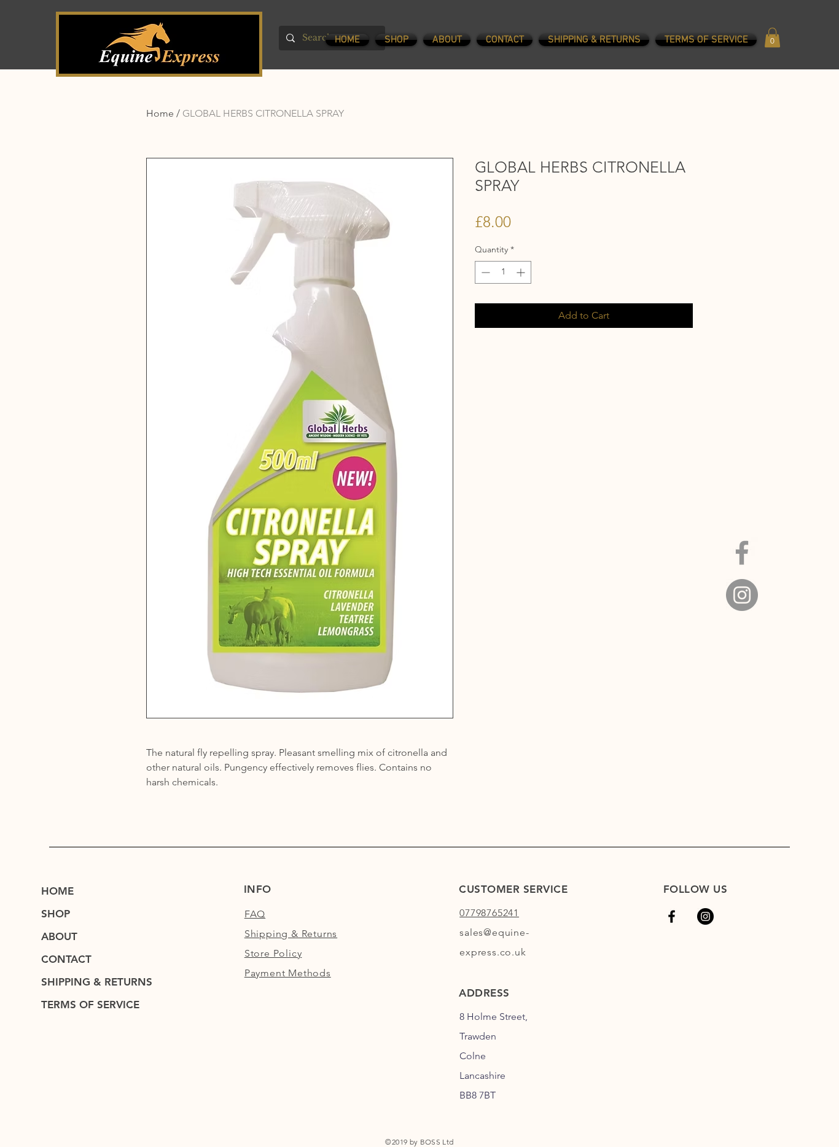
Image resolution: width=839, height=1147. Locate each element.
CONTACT (66, 959)
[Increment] (521, 272)
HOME (57, 891)
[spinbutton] (503, 272)
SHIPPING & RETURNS (96, 982)
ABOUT (59, 936)
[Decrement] (484, 272)
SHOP (55, 914)
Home (160, 113)
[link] (772, 37)
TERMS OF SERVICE (90, 1004)
